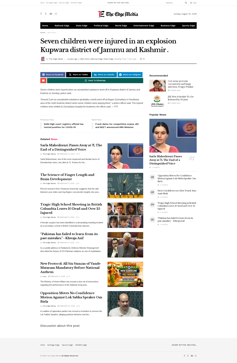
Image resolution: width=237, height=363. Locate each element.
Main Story (52, 33)
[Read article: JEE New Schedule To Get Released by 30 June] (157, 101)
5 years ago (174, 90)
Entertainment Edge (144, 25)
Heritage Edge (51, 3)
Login (194, 3)
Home (45, 25)
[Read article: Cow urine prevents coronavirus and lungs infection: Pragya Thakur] (157, 86)
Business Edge (168, 25)
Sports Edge (64, 3)
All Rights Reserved (69, 356)
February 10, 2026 (67, 306)
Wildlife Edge (76, 3)
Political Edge (101, 25)
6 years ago (72, 59)
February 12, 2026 (67, 154)
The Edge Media (56, 59)
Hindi (42, 3)
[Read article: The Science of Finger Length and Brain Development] (125, 185)
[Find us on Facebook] (41, 13)
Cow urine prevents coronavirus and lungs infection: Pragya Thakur (181, 84)
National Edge (62, 25)
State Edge (81, 25)
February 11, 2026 (66, 183)
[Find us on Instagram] (56, 13)
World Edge (121, 25)
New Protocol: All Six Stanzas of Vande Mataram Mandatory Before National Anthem (70, 268)
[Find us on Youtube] (51, 13)
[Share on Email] (43, 80)
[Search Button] (185, 2)
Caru (44, 276)
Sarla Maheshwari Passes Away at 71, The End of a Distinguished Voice (165, 160)
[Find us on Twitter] (45, 13)
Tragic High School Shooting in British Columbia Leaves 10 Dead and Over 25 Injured (71, 209)
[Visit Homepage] (118, 14)
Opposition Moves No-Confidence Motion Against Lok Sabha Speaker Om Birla (71, 297)
